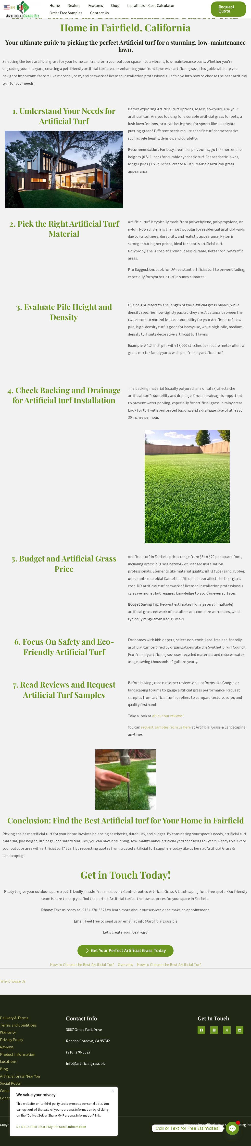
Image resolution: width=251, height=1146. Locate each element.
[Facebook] (201, 1030)
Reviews (6, 1046)
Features (95, 5)
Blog (4, 1068)
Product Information (17, 1054)
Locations (8, 1061)
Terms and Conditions (18, 1025)
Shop (115, 5)
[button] (228, 9)
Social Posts (10, 1083)
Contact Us (99, 12)
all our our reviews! (168, 715)
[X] (227, 1030)
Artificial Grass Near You (20, 1076)
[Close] (112, 1091)
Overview (125, 964)
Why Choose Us (13, 981)
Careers (6, 1090)
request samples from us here (166, 727)
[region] (64, 1111)
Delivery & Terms (14, 1017)
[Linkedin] (239, 1030)
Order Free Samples (66, 12)
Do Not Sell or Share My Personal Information (51, 1126)
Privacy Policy (11, 1039)
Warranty (8, 1032)
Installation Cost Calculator (151, 5)
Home (55, 5)
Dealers (74, 5)
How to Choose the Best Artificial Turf (82, 964)
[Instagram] (214, 1030)
